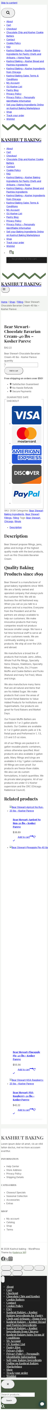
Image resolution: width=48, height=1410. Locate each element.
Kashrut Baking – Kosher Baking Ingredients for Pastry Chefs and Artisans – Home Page (23, 54)
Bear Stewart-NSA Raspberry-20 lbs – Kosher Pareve (23, 1096)
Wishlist (10, 119)
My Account (12, 83)
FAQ (8, 47)
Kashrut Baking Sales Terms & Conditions (25, 1336)
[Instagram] (10, 1260)
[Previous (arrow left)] (6, 1273)
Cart (8, 25)
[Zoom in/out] (6, 1268)
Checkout (11, 29)
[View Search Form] (8, 13)
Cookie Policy (13, 43)
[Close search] (8, 1384)
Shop (9, 112)
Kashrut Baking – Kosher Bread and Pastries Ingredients (26, 1323)
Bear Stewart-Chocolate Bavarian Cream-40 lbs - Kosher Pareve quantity (22, 357)
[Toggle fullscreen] (17, 1268)
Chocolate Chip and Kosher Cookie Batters (23, 1297)
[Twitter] (6, 1260)
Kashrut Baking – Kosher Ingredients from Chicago (22, 1329)
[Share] (28, 1268)
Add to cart (13, 371)
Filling (16, 518)
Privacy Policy (13, 94)
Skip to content (9, 2)
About (9, 21)
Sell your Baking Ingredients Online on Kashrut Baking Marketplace (24, 1363)
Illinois (18, 521)
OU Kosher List (14, 86)
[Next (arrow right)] (17, 1273)
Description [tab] (16, 527)
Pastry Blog (12, 90)
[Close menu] (3, 1279)
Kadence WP (19, 1252)
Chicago (8, 521)
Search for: (7, 1390)
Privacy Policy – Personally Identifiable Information (23, 1355)
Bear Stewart (33, 518)
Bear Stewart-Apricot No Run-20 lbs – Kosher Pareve (27, 823)
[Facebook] (3, 1260)
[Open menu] (5, 289)
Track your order (15, 115)
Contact (10, 39)
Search (9, 1400)
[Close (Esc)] (39, 1268)
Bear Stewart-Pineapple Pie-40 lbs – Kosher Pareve (26, 1055)
